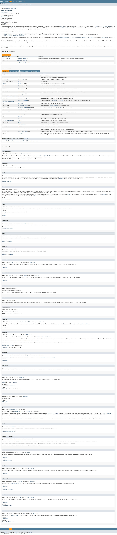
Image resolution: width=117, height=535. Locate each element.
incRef (19, 118)
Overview (2, 1)
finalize (8, 140)
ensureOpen (20, 91)
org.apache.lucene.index (10, 8)
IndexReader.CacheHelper (22, 58)
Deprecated (20, 1)
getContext (20, 95)
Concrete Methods (35, 71)
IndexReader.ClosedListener (23, 62)
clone (3, 140)
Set (19, 86)
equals (19, 94)
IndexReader (31, 129)
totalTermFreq (21, 131)
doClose (19, 81)
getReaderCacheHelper (23, 100)
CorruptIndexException (7, 345)
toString (27, 140)
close (19, 74)
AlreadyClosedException (7, 228)
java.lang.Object (4, 12)
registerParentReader (23, 129)
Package (6, 1)
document (20, 83)
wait (31, 140)
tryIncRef (20, 133)
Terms (4, 109)
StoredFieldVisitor (26, 321)
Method (16, 4)
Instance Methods (14, 71)
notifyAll (21, 140)
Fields (8, 111)
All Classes (2, 3)
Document (4, 83)
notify (17, 140)
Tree (16, 1)
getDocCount (20, 98)
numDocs (19, 126)
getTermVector (21, 109)
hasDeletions (21, 114)
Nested (5, 4)
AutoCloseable (9, 16)
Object (6, 23)
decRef (19, 77)
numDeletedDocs (21, 124)
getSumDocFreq (21, 105)
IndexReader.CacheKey (22, 60)
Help (24, 1)
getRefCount (20, 103)
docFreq (19, 79)
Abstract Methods (24, 71)
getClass (13, 140)
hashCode (20, 116)
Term (23, 79)
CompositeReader (5, 19)
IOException (21, 206)
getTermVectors (21, 111)
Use (13, 1)
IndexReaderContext (11, 95)
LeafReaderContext (9, 120)
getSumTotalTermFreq (22, 107)
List (4, 120)
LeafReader (11, 19)
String (21, 86)
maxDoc (19, 122)
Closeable (3, 16)
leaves (19, 120)
